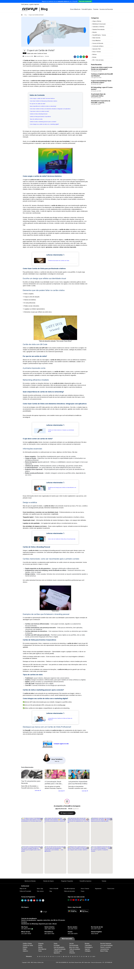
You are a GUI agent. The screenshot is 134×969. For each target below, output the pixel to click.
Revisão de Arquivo (48, 881)
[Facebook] (86, 900)
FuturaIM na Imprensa (85, 881)
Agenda (87, 949)
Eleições (95, 32)
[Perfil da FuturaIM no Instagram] (67, 801)
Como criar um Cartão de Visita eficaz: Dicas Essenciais (61, 539)
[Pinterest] (78, 900)
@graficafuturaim (61, 808)
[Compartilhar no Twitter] (78, 57)
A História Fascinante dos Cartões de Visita (58, 260)
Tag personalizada (59, 949)
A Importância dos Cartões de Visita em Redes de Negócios (60, 719)
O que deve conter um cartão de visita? (39, 111)
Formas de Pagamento (28, 897)
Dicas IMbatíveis (75, 9)
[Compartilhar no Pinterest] (86, 57)
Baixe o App (40, 888)
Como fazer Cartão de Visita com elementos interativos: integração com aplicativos (50, 108)
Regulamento (98, 888)
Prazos (82, 891)
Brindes (94, 57)
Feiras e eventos (105, 947)
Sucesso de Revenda (106, 9)
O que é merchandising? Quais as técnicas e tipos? (101, 81)
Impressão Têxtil (96, 49)
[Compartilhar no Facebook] (75, 57)
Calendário (88, 945)
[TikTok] (81, 900)
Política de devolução (69, 891)
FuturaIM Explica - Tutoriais (90, 9)
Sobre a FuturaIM (54, 888)
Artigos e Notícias (97, 21)
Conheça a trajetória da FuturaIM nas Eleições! (102, 75)
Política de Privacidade (25, 891)
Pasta (55, 943)
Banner (40, 947)
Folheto (25, 947)
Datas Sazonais (96, 37)
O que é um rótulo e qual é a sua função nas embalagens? (101, 68)
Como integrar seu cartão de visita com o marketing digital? (44, 124)
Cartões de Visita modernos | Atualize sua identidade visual (61, 430)
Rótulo (40, 945)
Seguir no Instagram (68, 813)
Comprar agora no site (61, 743)
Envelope (57, 945)
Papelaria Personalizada (98, 29)
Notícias (95, 54)
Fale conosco (40, 891)
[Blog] (83, 900)
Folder (25, 949)
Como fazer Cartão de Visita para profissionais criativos (43, 101)
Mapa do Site (23, 888)
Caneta (71, 951)
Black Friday (104, 951)
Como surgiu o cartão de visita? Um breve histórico (42, 98)
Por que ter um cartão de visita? (37, 103)
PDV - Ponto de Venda (98, 60)
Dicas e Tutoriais (97, 51)
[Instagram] (71, 900)
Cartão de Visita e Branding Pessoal (38, 113)
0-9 (94, 956)
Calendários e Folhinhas (98, 26)
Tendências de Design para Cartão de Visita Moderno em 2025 (62, 488)
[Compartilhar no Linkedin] (81, 57)
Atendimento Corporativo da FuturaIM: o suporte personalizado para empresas (101, 102)
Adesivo (25, 951)
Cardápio (87, 951)
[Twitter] (88, 900)
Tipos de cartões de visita (36, 119)
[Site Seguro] (44, 911)
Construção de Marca (98, 46)
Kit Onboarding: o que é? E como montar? (102, 88)
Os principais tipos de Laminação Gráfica (98, 95)
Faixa (40, 951)
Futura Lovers (110, 888)
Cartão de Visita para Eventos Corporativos (40, 116)
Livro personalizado (106, 945)
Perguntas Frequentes (67, 881)
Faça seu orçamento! (85, 1)
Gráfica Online (27, 943)
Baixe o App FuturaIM (74, 907)
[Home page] (21, 14)
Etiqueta (41, 943)
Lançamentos (104, 949)
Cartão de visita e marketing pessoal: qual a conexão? (43, 121)
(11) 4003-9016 (26, 929)
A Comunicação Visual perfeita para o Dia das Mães (53, 784)
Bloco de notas (74, 947)
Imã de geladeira (59, 947)
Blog (44, 9)
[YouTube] (73, 900)
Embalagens (89, 947)
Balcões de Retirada (30, 881)
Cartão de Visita (28, 945)
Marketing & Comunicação (99, 24)
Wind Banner (42, 949)
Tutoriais (104, 881)
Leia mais (37, 790)
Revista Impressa (105, 943)
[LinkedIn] (76, 900)
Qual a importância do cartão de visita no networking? (43, 106)
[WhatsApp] (68, 900)
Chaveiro (72, 953)
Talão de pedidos (74, 949)
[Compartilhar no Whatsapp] (84, 57)
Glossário (29, 956)
